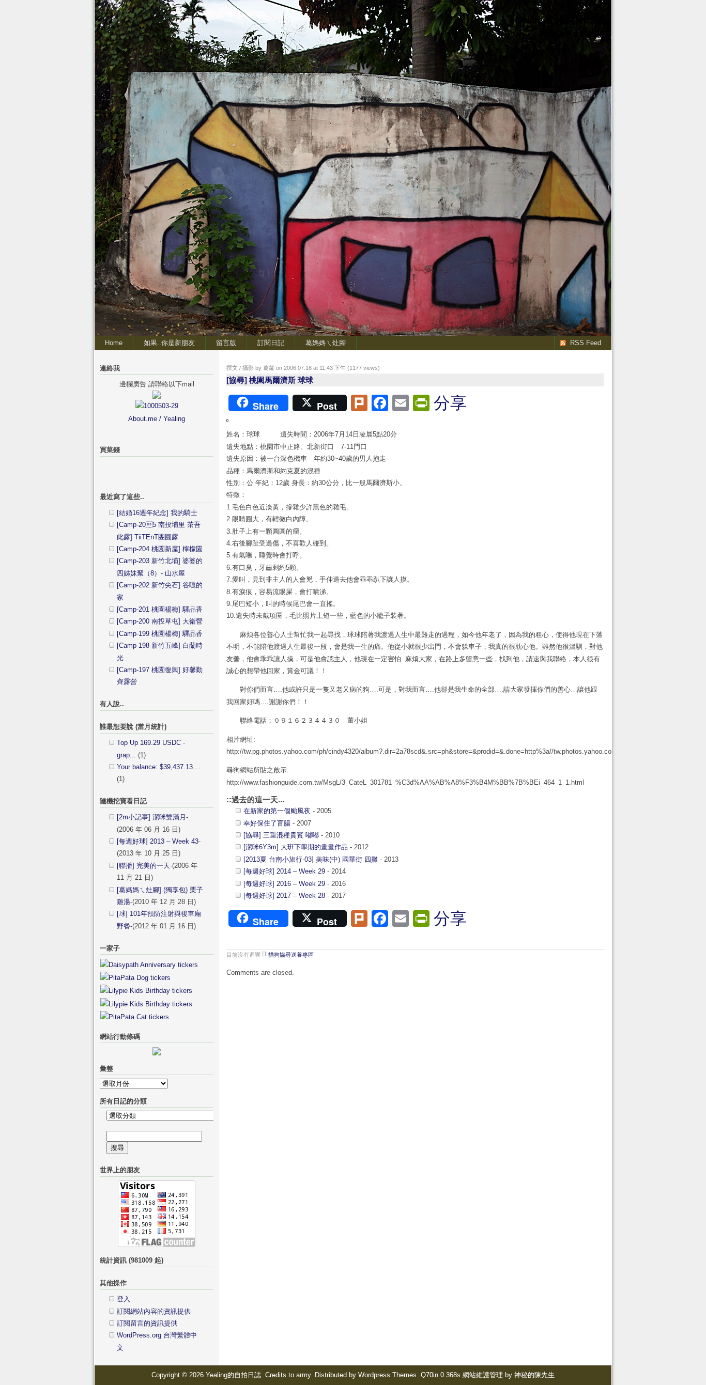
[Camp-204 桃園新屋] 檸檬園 (160, 549)
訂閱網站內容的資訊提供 (154, 1311)
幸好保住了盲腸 (266, 823)
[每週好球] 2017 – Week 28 (284, 895)
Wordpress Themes (387, 1375)
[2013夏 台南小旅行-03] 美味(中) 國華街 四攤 (310, 859)
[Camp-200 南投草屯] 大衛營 (160, 621)
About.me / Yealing (156, 419)
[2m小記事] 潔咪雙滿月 (151, 817)
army (303, 1375)
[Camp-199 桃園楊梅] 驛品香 (160, 633)
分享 (450, 403)
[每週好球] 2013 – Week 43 (157, 841)
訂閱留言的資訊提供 (147, 1323)
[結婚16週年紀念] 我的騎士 (157, 513)
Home (113, 343)
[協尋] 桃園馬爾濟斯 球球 (269, 380)
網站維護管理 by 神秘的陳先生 (509, 1375)
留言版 (226, 343)
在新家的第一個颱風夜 (277, 811)
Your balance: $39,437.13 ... (159, 767)
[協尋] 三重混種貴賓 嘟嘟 (281, 835)
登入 (123, 1299)
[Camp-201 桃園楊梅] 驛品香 (160, 609)
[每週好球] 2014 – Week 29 (284, 871)
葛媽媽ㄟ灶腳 (325, 343)
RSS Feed (585, 343)
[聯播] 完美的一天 (143, 865)
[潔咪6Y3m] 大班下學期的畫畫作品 (295, 847)
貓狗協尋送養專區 (291, 955)
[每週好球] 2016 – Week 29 (284, 884)
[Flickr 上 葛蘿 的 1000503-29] (157, 406)
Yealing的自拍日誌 (557, 18)
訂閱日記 (270, 343)
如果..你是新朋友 (169, 343)
